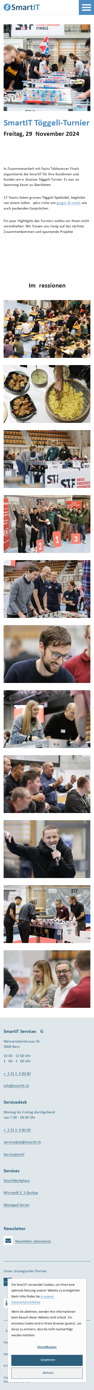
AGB (6, 1330)
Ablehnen (47, 1373)
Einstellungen (47, 1347)
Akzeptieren (47, 1360)
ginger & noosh (69, 203)
